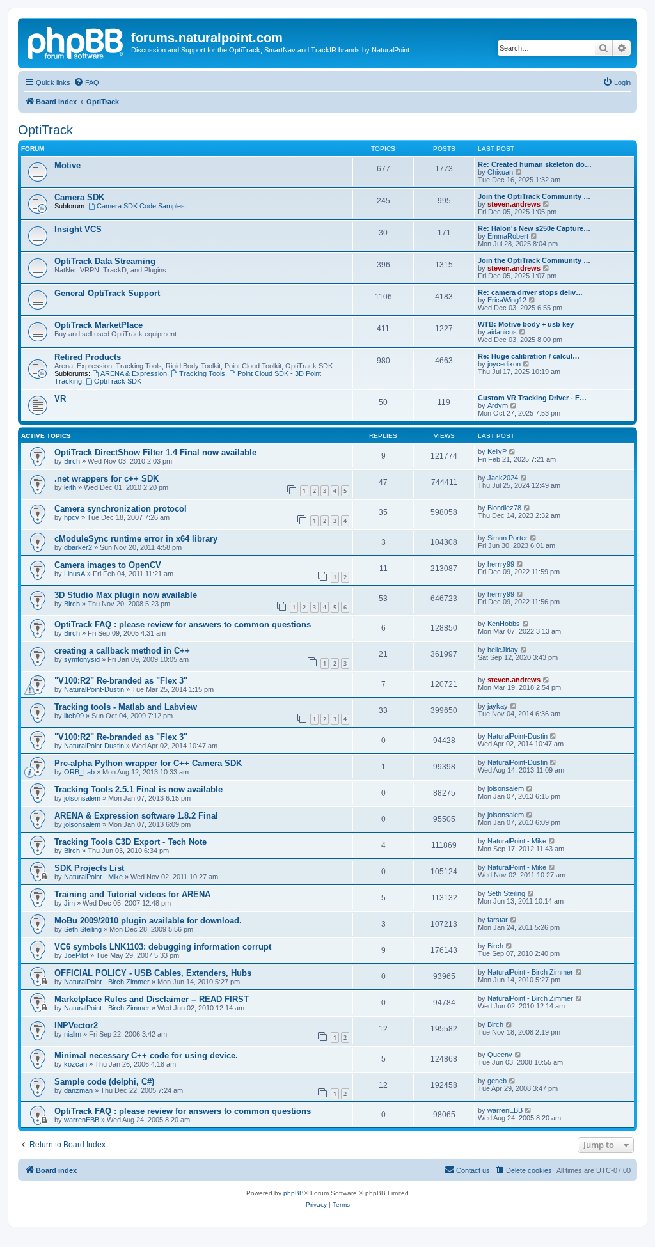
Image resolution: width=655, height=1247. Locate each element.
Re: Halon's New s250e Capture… (534, 228)
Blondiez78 (504, 508)
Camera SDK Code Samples (141, 206)
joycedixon (504, 364)
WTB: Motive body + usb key (526, 324)
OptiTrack (45, 130)
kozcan (75, 1064)
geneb (497, 1081)
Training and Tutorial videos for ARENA (132, 894)
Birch (72, 461)
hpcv (71, 517)
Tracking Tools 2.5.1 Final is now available (138, 789)
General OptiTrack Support (107, 293)
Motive (67, 165)
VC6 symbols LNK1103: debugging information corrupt (162, 947)
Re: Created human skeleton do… (535, 164)
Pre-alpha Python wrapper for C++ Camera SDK (148, 763)
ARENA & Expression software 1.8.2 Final (136, 815)
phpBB (293, 1192)
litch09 (74, 715)
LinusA (74, 573)
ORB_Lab (79, 772)
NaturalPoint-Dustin (94, 689)
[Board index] (76, 41)
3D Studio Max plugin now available (125, 595)
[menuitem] (86, 82)
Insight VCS (78, 229)
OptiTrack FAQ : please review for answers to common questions (182, 624)
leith (70, 487)
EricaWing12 (506, 300)
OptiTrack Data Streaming (104, 261)
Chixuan (500, 172)
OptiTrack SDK (117, 381)
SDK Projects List (89, 868)
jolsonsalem (82, 798)
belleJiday (502, 650)
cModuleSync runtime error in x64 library (135, 539)
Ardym (497, 405)
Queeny (499, 1054)
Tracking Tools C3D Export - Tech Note (130, 842)
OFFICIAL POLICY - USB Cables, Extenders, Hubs (152, 973)
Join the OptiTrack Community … (534, 196)
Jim (69, 903)
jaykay (497, 706)
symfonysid (82, 659)
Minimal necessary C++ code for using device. (146, 1055)
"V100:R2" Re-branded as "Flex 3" (120, 681)
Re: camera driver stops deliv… (530, 292)
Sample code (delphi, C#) (104, 1081)
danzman (78, 1090)
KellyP (497, 451)
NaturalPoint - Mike (516, 841)
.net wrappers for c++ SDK (106, 478)
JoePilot (76, 955)
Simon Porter (507, 538)
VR (60, 399)
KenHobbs (503, 623)
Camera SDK (79, 197)
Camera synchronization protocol (120, 509)
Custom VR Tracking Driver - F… (532, 398)
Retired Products (87, 357)
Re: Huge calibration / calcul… (529, 356)
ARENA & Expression (133, 373)
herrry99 (500, 564)
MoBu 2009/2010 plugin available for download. (148, 920)
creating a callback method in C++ (122, 650)
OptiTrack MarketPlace (98, 325)
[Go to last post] (513, 451)
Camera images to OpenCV (107, 565)
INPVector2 (76, 1025)
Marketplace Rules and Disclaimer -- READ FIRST (151, 999)
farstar (497, 919)
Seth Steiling (506, 893)
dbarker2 (78, 547)
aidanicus (502, 332)
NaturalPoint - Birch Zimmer (107, 981)
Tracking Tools (202, 373)
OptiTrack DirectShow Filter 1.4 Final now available (155, 452)
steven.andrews (514, 204)
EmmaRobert (507, 236)
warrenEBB (81, 1120)
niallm (72, 1034)
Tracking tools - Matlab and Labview (125, 707)
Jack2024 (502, 478)
